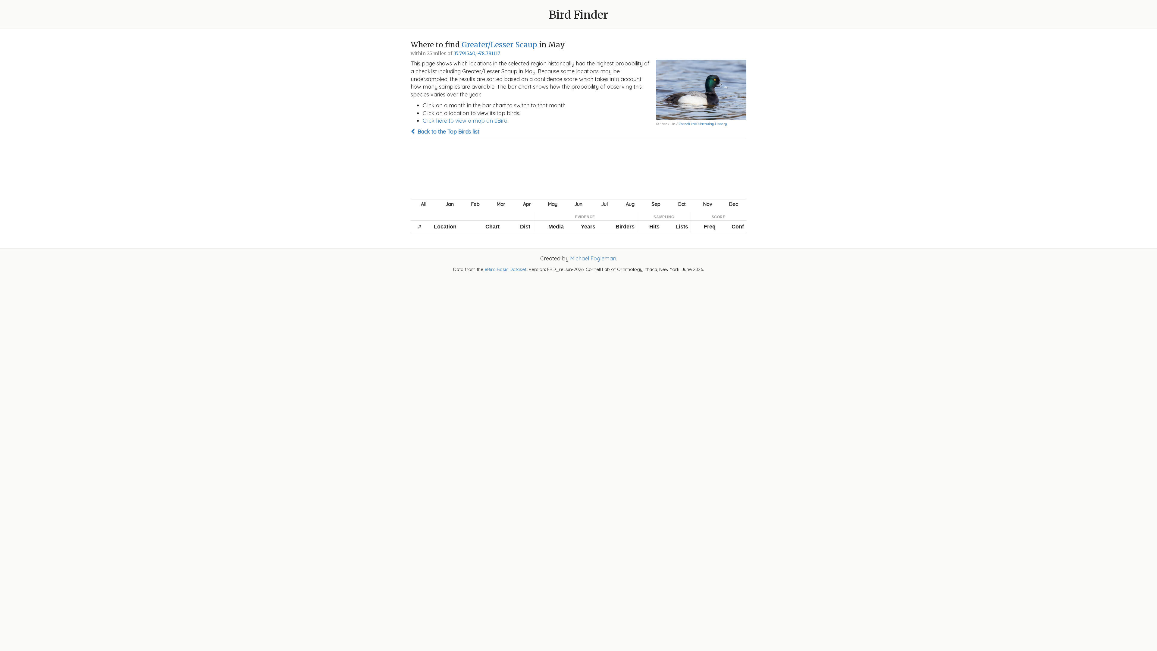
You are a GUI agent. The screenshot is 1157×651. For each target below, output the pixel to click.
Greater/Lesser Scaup (499, 44)
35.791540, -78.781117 (476, 53)
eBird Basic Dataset (505, 269)
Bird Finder (578, 15)
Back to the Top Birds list (447, 131)
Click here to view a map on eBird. (465, 120)
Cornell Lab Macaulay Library (703, 123)
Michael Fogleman (593, 258)
